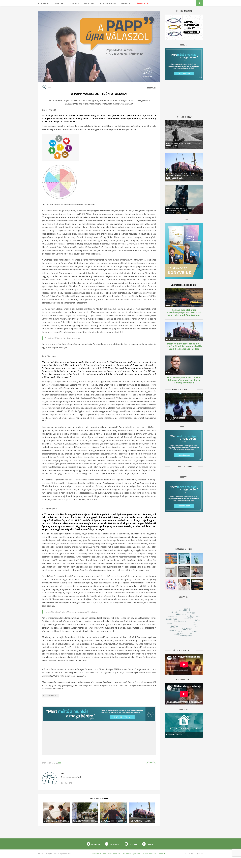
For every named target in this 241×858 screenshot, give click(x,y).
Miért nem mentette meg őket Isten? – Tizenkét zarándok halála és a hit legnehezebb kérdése (142, 821)
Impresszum (107, 854)
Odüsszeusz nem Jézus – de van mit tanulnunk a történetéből (180, 209)
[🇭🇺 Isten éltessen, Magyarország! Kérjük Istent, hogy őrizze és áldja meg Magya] (171, 558)
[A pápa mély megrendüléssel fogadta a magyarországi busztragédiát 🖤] (171, 571)
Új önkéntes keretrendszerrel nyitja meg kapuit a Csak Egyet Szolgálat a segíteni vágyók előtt (56, 821)
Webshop (89, 3)
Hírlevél (145, 854)
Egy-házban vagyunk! (174, 734)
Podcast (74, 3)
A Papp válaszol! (50, 696)
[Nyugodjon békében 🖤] (184, 571)
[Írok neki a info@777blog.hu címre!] (70, 783)
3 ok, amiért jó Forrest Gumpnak (179, 418)
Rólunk (125, 3)
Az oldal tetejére (193, 853)
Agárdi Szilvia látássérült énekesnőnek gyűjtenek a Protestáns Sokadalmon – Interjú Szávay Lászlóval (85, 821)
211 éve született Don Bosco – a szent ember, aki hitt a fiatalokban (113, 821)
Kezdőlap (44, 3)
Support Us (161, 854)
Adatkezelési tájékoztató (131, 854)
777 (49, 88)
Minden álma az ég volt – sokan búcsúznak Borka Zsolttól (183, 144)
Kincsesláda (108, 3)
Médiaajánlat (96, 854)
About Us (152, 854)
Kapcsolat (116, 854)
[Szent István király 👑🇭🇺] (184, 558)
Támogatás (142, 3)
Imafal (59, 3)
